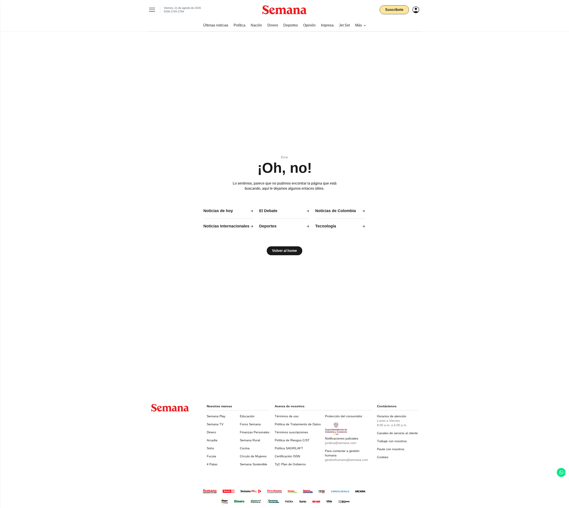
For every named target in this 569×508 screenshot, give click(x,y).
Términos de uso (287, 416)
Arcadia (212, 440)
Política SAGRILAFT (289, 448)
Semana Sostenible (253, 464)
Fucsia (211, 456)
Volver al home (284, 251)
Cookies (382, 457)
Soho (210, 448)
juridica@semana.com (340, 443)
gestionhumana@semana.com (346, 460)
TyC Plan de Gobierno (290, 464)
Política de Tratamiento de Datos (298, 424)
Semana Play (216, 416)
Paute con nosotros (390, 449)
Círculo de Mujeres (253, 456)
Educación (247, 416)
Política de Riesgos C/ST (292, 440)
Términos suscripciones (291, 432)
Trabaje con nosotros (392, 441)
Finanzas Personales (254, 432)
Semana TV (215, 424)
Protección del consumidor (343, 416)
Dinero (211, 432)
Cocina (245, 448)
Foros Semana (250, 424)
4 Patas (212, 464)
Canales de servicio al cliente (397, 433)
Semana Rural (250, 440)
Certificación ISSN (287, 456)
